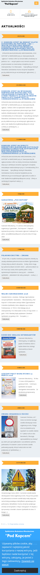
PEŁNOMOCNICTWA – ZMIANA (15, 255)
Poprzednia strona (17, 524)
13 (8, 524)
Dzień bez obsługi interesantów (18, 335)
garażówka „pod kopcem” (14, 200)
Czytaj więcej (5, 75)
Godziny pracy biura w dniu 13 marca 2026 (17, 374)
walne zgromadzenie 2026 (14, 294)
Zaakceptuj (20, 570)
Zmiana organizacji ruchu (15, 414)
